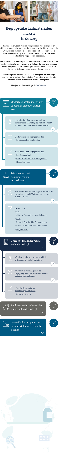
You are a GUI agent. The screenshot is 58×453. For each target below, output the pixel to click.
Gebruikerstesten (23, 294)
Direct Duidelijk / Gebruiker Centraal (31, 226)
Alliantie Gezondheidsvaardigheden (31, 159)
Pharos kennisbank (24, 162)
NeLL (18, 211)
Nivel (18, 219)
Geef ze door (40, 85)
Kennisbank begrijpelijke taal (28, 140)
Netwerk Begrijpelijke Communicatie (31, 222)
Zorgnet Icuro (22, 230)
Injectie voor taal (23, 155)
